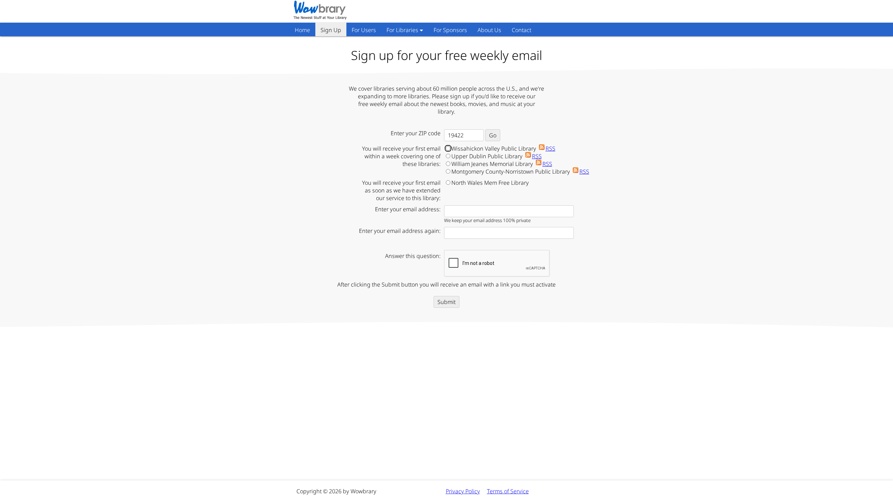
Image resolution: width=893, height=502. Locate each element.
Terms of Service (508, 491)
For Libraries (402, 30)
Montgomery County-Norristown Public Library (520, 171)
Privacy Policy (463, 491)
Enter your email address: (408, 209)
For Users (364, 30)
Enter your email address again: (400, 231)
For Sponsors (450, 30)
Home (302, 30)
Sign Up (331, 30)
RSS (550, 148)
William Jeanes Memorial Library (501, 164)
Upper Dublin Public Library (496, 156)
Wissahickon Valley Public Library (503, 148)
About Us (489, 30)
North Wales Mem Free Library (490, 183)
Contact (521, 30)
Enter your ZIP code (416, 133)
